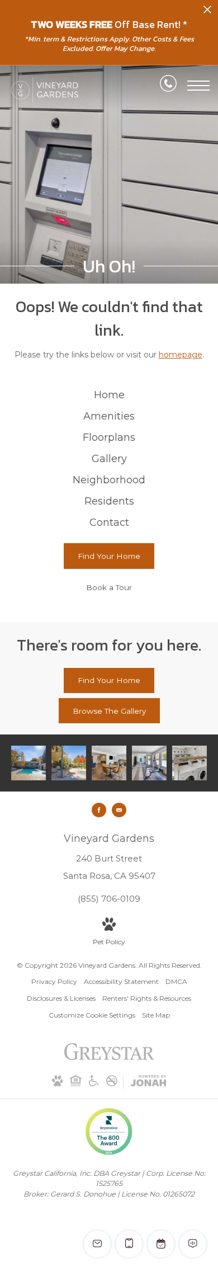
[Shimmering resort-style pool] (28, 763)
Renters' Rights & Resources (146, 998)
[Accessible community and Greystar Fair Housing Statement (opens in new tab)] (94, 1084)
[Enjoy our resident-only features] (109, 763)
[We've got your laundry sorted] (189, 763)
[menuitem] (109, 395)
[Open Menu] (198, 86)
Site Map (156, 1015)
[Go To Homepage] (44, 90)
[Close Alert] (207, 12)
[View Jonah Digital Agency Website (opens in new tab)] (148, 1082)
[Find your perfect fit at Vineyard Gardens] (68, 763)
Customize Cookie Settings (92, 1015)
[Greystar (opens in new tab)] (109, 1057)
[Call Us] (168, 85)
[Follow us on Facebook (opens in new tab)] (99, 810)
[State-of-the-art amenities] (149, 763)
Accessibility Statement (121, 981)
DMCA (176, 981)
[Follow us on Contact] (119, 810)
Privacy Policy (54, 981)
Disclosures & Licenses (61, 998)
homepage (180, 355)
